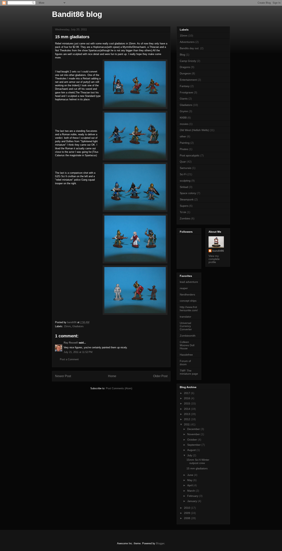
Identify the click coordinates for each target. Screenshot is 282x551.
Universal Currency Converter (186, 326)
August (191, 449)
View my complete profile (214, 259)
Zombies (185, 218)
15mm (67, 326)
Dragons (185, 67)
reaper (184, 288)
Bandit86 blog (77, 14)
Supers (184, 205)
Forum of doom (185, 362)
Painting (185, 142)
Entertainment (188, 79)
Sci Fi (183, 174)
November (194, 434)
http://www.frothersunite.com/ (189, 308)
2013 (187, 414)
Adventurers (187, 41)
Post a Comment (69, 359)
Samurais (185, 167)
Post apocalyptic (190, 155)
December (194, 429)
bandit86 (218, 250)
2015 (187, 403)
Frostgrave (186, 92)
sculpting (185, 180)
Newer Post (63, 376)
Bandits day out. (189, 48)
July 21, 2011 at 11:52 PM (78, 352)
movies (184, 123)
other (183, 136)
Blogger (160, 543)
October (192, 439)
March (191, 490)
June (190, 474)
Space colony (188, 193)
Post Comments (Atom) (119, 388)
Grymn (184, 111)
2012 (187, 419)
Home (112, 376)
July (190, 455)
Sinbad (184, 186)
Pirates (184, 149)
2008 (187, 518)
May (190, 480)
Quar (183, 161)
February (193, 495)
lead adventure (189, 281)
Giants (184, 98)
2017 (187, 393)
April (190, 485)
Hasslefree (186, 354)
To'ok (183, 212)
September (194, 444)
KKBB (183, 117)
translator (185, 316)
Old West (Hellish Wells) (194, 130)
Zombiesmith (187, 335)
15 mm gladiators (197, 468)
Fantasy (185, 86)
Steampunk (187, 199)
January (192, 501)
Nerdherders (187, 294)
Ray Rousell (71, 342)
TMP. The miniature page (189, 372)
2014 (187, 408)
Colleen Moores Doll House (187, 345)
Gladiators (78, 326)
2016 (187, 398)
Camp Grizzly (188, 60)
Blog (182, 54)
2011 (187, 424)
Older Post (160, 376)
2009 (187, 512)
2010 (187, 507)
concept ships (188, 300)
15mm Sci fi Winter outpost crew (197, 461)
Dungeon (185, 73)
